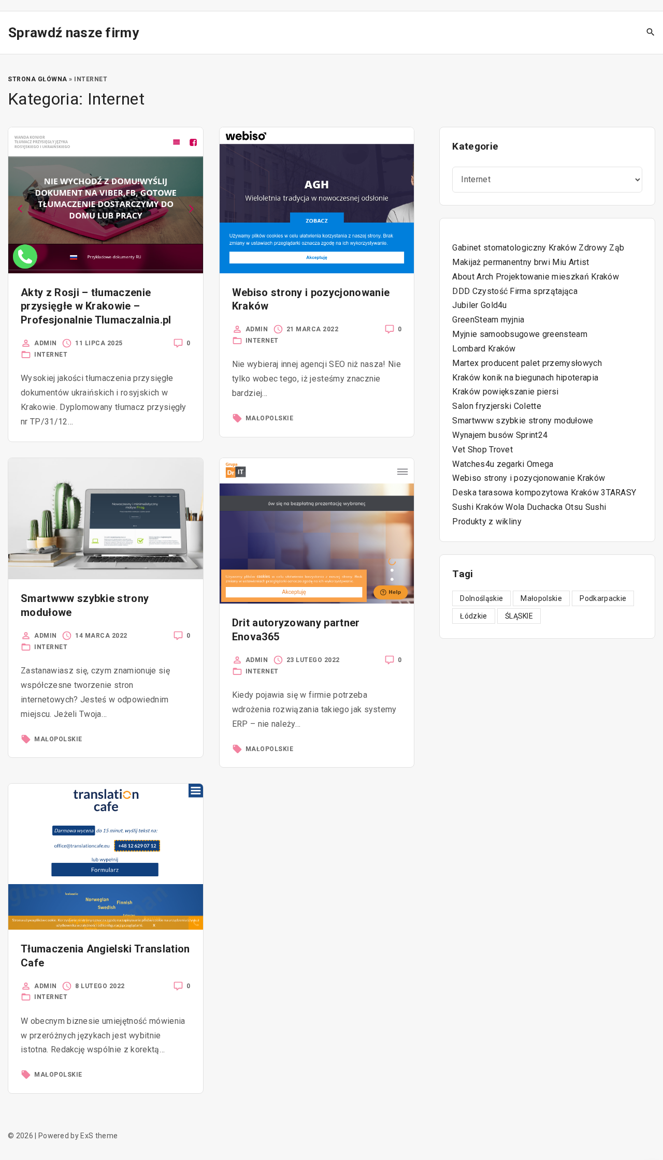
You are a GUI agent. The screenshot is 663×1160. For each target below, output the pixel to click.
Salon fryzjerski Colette (496, 406)
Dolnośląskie (481, 598)
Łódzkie (473, 616)
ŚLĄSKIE (519, 616)
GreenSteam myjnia (488, 320)
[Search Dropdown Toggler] (651, 32)
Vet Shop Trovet (482, 449)
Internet (50, 354)
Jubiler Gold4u (479, 305)
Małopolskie (270, 418)
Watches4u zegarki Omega (502, 464)
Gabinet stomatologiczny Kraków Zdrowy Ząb (538, 248)
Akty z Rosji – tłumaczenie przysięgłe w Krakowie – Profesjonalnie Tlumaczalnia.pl (96, 306)
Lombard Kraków (483, 349)
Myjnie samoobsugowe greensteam (519, 334)
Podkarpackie (603, 598)
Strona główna (37, 79)
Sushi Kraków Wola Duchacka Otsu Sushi (529, 507)
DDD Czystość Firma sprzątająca (515, 291)
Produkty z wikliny (487, 521)
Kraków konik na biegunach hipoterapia (525, 378)
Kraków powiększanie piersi (505, 392)
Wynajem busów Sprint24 (499, 435)
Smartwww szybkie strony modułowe (522, 420)
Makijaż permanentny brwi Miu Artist (520, 262)
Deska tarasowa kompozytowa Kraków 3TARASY (544, 492)
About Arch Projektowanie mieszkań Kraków (535, 277)
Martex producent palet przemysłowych (527, 363)
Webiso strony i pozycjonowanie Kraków (528, 478)
